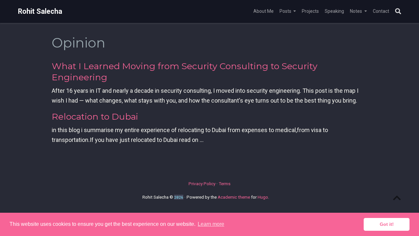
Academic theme (234, 197)
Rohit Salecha (40, 11)
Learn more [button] (211, 224)
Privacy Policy (202, 183)
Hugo (263, 197)
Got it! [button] (387, 224)
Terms (224, 183)
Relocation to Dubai (95, 116)
